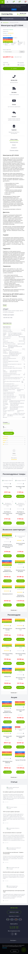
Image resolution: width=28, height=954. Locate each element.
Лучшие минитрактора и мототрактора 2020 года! (13, 891)
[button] (23, 13)
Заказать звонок (22, 14)
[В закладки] (12, 480)
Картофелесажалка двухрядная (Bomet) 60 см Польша (7, 546)
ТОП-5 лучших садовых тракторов (11, 811)
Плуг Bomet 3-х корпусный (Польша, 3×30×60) (20, 513)
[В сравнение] (12, 478)
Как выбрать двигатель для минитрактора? (13, 791)
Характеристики (14, 142)
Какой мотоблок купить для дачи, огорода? (13, 872)
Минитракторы (5, 22)
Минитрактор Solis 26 (7, 594)
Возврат (14, 116)
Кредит (14, 145)
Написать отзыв (8, 433)
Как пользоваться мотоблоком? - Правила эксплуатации (13, 853)
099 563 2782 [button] (14, 908)
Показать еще (13, 610)
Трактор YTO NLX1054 (20, 760)
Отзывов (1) (14, 147)
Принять (14, 951)
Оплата (14, 104)
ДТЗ (10, 35)
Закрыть (14, 9)
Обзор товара (14, 139)
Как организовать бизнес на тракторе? (12, 832)
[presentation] (3, 43)
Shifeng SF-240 (7, 676)
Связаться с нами (14, 912)
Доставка (14, 92)
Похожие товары (14, 150)
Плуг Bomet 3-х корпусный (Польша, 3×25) (7, 513)
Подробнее (4, 947)
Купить (22, 51)
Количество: (5, 62)
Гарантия (14, 130)
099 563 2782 (14, 80)
